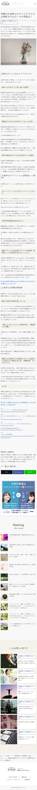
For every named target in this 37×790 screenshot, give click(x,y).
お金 (8, 466)
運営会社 (24, 777)
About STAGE (13, 777)
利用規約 (27, 779)
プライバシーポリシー (13, 779)
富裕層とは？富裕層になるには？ (9, 22)
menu (35, 4)
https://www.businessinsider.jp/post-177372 (11, 419)
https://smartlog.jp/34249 (7, 425)
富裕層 (14, 466)
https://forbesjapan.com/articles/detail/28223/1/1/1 (13, 411)
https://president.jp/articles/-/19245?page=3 (11, 429)
